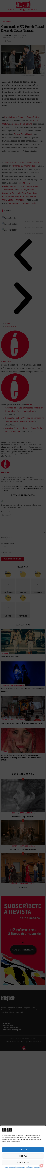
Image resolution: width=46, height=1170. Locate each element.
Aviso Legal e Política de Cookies (15, 1167)
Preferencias (23, 1162)
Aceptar (23, 1150)
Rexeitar (22, 1156)
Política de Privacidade (33, 1167)
